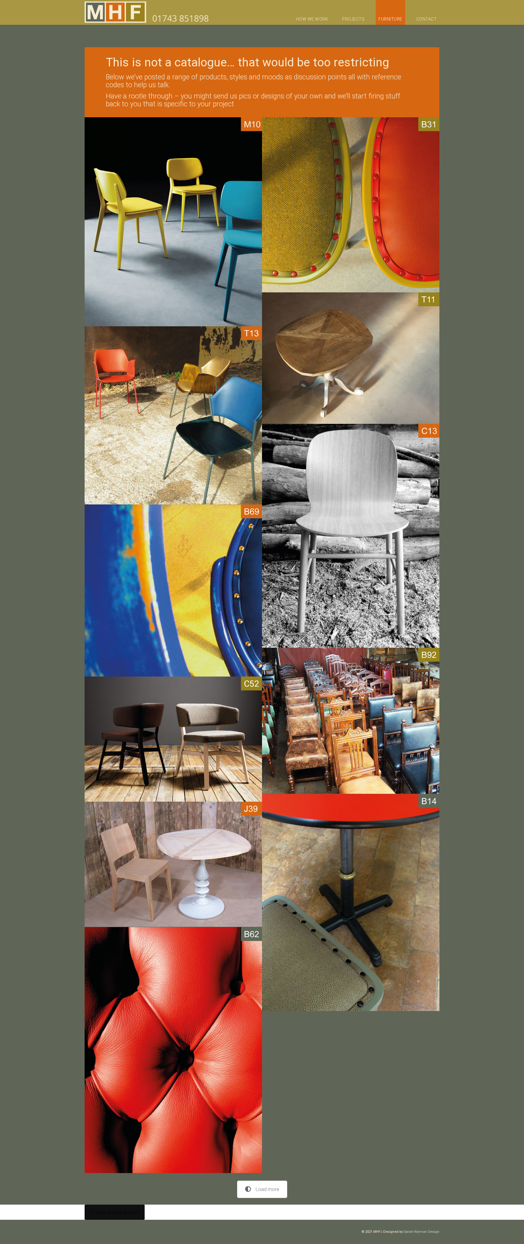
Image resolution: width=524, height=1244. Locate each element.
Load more (267, 1189)
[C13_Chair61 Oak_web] (350, 536)
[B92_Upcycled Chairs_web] (350, 721)
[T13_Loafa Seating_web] (173, 415)
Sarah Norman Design (421, 1231)
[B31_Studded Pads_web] (350, 204)
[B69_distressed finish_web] (173, 590)
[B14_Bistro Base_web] (350, 902)
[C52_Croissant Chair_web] (173, 739)
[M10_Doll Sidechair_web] (173, 222)
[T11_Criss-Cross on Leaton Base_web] (350, 358)
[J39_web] (173, 864)
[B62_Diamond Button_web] (173, 1050)
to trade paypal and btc (112, 1212)
